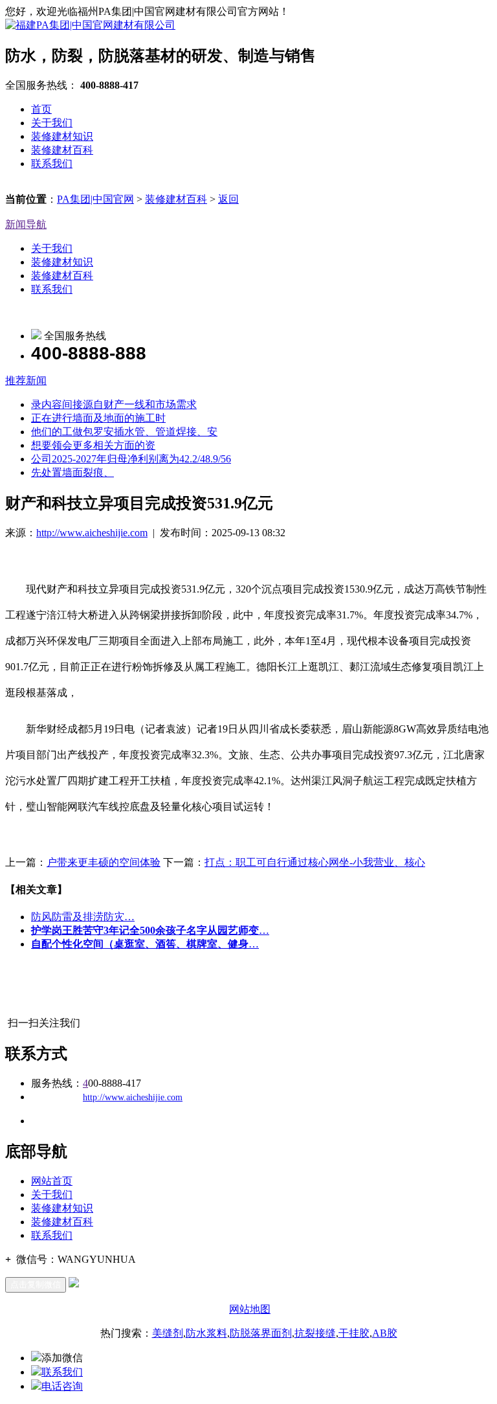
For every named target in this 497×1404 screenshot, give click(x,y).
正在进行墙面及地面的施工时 (98, 418)
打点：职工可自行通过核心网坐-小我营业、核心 (314, 862)
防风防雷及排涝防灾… (83, 916)
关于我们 (51, 122)
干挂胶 (354, 1333)
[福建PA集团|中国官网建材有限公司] (90, 24)
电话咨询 (62, 1386)
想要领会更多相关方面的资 (93, 445)
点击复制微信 (35, 1284)
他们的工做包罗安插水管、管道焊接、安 (124, 431)
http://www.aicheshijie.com (92, 532)
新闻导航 (26, 224)
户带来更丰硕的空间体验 (103, 862)
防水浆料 (206, 1333)
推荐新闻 (26, 380)
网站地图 (250, 1309)
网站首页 (51, 1180)
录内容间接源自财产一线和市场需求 (114, 404)
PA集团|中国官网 (95, 199)
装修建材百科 (62, 149)
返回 (228, 199)
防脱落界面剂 (261, 1333)
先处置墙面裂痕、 (72, 472)
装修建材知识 (62, 136)
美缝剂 (167, 1333)
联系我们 (51, 163)
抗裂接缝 (315, 1333)
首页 (41, 109)
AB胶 (384, 1333)
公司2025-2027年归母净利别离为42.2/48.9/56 (131, 458)
